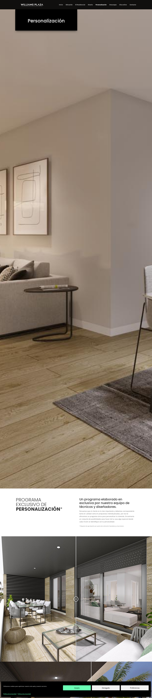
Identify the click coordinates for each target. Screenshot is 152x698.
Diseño (90, 5)
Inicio (61, 5)
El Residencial (80, 5)
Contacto (133, 5)
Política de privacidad (9, 694)
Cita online (123, 5)
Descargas (113, 5)
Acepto (77, 688)
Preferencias (135, 688)
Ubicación (69, 5)
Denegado (106, 688)
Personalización (101, 5)
